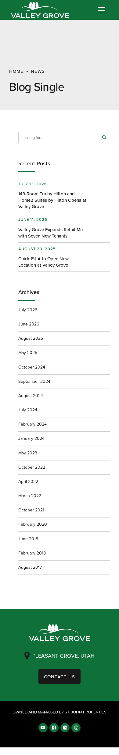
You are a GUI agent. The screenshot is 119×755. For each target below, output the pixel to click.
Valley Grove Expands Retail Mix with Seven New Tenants (51, 232)
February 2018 (32, 553)
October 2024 (31, 367)
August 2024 (30, 396)
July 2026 (27, 310)
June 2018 (28, 539)
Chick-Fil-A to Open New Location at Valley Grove (43, 261)
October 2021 (31, 510)
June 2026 (28, 324)
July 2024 (27, 410)
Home (16, 71)
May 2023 (27, 453)
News (38, 71)
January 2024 (31, 438)
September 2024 (34, 381)
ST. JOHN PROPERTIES (85, 712)
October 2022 (31, 467)
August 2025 (30, 338)
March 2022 (29, 496)
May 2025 (27, 352)
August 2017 (30, 567)
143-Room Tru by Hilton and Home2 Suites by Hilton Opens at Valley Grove (52, 200)
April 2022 (28, 481)
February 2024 (32, 424)
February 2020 (32, 524)
